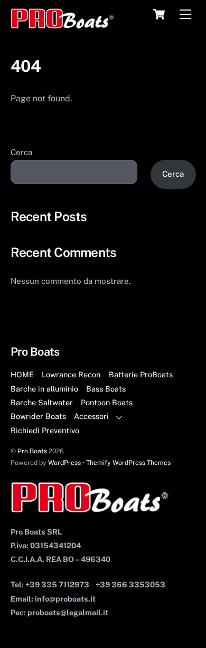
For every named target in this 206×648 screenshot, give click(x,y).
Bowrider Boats (38, 416)
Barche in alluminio (44, 388)
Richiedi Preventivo (45, 430)
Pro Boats (32, 451)
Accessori (91, 416)
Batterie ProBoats (141, 374)
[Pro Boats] (63, 24)
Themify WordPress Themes (128, 462)
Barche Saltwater (42, 402)
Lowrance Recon (71, 374)
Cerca (21, 152)
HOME (22, 374)
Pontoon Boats (107, 402)
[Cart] (159, 14)
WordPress (64, 462)
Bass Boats (106, 388)
